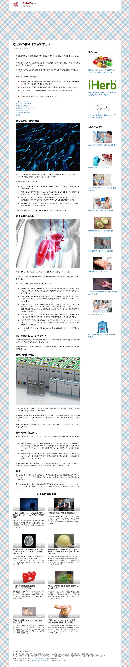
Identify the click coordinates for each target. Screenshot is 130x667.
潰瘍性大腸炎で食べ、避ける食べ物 (100, 231)
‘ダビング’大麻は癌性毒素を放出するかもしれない (63, 587)
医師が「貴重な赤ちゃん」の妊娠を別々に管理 (27, 621)
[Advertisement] (65, 25)
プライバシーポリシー (41, 658)
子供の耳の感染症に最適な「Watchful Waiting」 (24, 587)
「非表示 (25, 101)
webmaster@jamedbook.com (39, 660)
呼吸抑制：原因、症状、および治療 (100, 210)
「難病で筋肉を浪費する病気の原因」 (63, 513)
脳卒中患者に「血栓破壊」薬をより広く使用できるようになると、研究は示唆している (28, 551)
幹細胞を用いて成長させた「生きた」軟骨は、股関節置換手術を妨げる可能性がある (63, 551)
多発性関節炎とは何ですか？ (98, 271)
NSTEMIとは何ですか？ (96, 314)
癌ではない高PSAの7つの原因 (98, 167)
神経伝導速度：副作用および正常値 (100, 251)
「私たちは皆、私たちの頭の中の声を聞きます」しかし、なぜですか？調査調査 (28, 515)
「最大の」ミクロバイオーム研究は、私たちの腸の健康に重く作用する (63, 621)
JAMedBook (28, 3)
